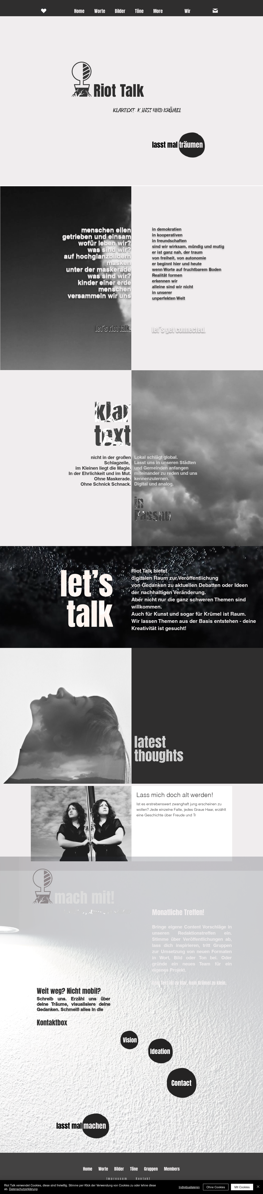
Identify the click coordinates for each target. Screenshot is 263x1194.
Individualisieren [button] (189, 1187)
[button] (187, 11)
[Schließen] (258, 1187)
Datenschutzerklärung (23, 1189)
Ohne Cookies (215, 1187)
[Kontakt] (215, 11)
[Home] (43, 11)
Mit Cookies (242, 1187)
